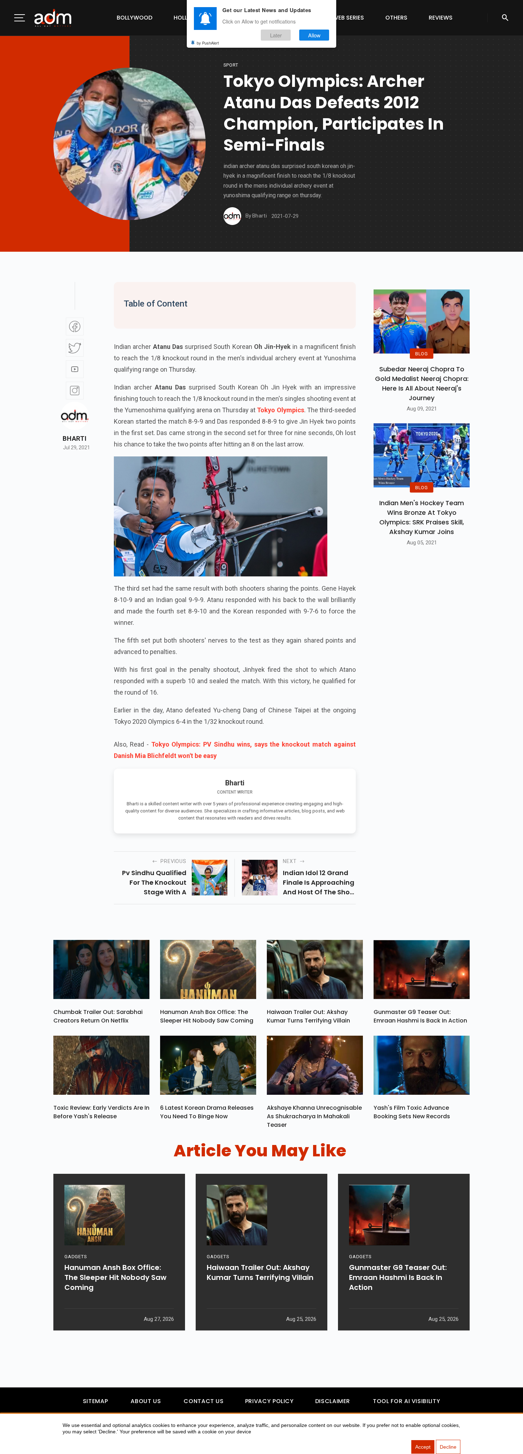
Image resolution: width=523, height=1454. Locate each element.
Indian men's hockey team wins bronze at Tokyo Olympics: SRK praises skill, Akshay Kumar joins (421, 517)
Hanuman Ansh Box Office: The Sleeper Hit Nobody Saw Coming (206, 1016)
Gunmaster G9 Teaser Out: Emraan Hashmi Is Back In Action (420, 1016)
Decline (448, 1447)
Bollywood (134, 18)
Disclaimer (332, 1401)
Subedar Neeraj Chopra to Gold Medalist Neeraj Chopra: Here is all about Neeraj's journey (422, 383)
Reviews (441, 18)
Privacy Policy (269, 1401)
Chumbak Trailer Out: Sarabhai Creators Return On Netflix (98, 1016)
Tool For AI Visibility (406, 1401)
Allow (314, 35)
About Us (146, 1401)
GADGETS (75, 1256)
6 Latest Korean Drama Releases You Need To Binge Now (207, 1112)
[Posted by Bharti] (232, 216)
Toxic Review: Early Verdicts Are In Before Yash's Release (101, 1112)
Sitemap (95, 1401)
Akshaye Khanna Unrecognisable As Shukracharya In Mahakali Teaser (314, 1116)
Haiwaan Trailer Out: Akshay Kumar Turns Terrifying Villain (308, 1016)
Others (396, 18)
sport (230, 65)
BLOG (421, 353)
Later (276, 35)
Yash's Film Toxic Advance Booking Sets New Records (412, 1112)
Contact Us (203, 1401)
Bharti (74, 438)
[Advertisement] (26, 146)
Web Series (348, 18)
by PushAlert (208, 43)
